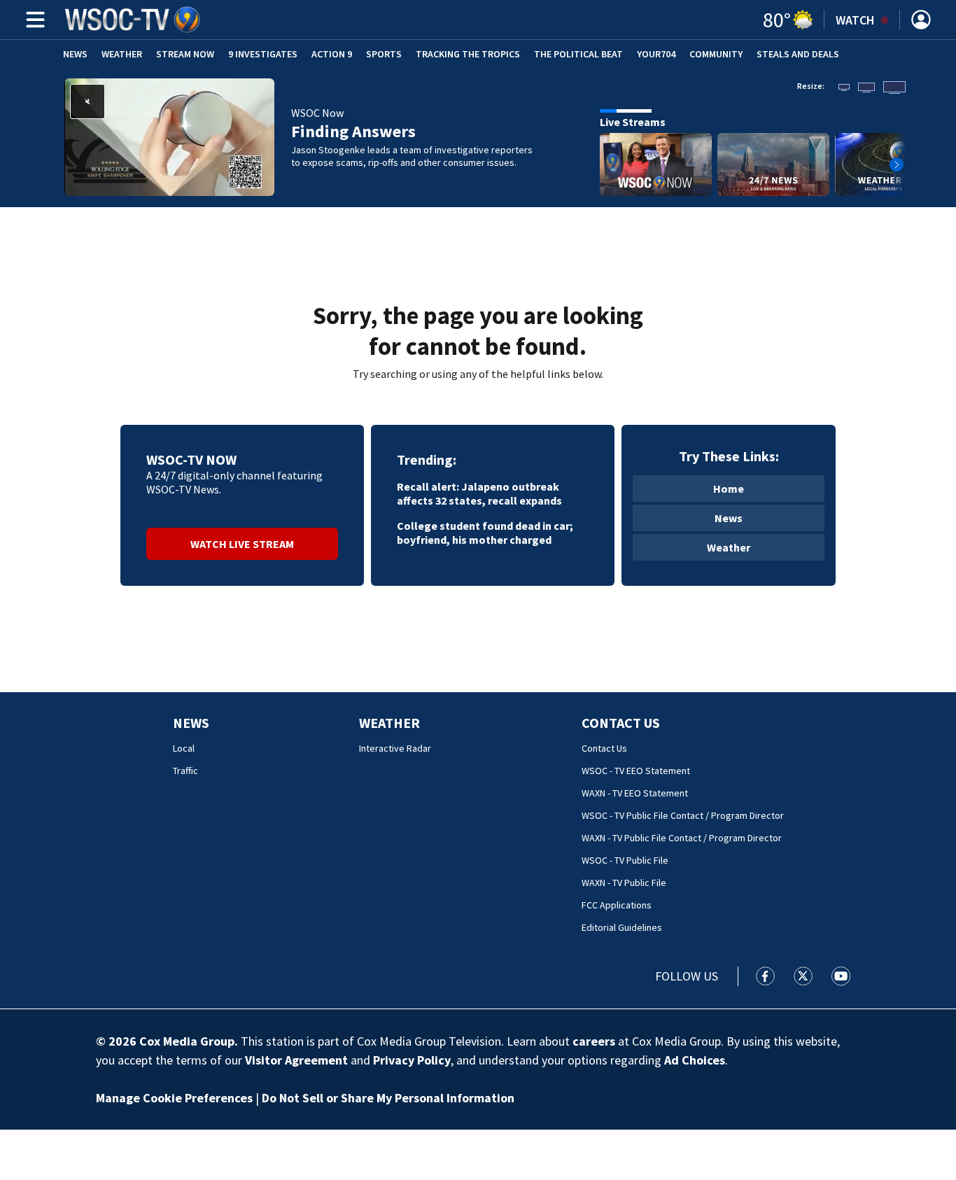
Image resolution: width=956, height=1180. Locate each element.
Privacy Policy (412, 1060)
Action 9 (331, 54)
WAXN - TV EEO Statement (635, 793)
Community (716, 54)
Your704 (656, 54)
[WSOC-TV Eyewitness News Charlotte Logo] (133, 20)
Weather (121, 54)
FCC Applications (617, 905)
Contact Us (621, 722)
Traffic (185, 770)
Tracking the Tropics (468, 54)
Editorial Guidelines (622, 927)
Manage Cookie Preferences (174, 1098)
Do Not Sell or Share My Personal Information (388, 1098)
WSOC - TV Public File (625, 860)
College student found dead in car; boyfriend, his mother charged (485, 533)
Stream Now (185, 54)
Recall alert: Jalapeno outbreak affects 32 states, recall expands (479, 493)
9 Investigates (262, 54)
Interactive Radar (395, 748)
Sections (33, 19)
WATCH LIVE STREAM (242, 544)
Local (184, 748)
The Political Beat (578, 54)
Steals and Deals (798, 54)
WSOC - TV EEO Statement (636, 770)
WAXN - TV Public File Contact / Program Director (682, 837)
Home (728, 489)
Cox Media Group (186, 1041)
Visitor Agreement (296, 1060)
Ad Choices (694, 1060)
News (75, 54)
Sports (384, 54)
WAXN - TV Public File (624, 882)
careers (593, 1041)
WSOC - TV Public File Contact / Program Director (683, 815)
